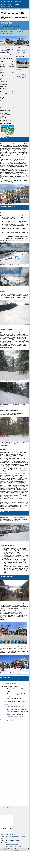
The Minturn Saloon (17, 498)
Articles (3, 6)
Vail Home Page (8, 683)
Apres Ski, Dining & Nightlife (11, 26)
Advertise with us (15, 836)
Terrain (11, 31)
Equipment (18, 4)
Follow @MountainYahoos (13, 846)
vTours (3, 4)
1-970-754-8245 (17, 683)
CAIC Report (20, 77)
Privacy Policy (5, 836)
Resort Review (7, 23)
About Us (13, 834)
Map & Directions (7, 29)
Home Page (4, 834)
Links (15, 33)
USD (13, 107)
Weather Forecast (22, 49)
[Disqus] (14, 744)
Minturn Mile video (10, 508)
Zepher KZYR (11, 706)
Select (7, 136)
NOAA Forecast (21, 76)
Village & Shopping (6, 33)
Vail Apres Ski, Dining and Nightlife (14, 720)
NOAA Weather (21, 74)
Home (3, 1)
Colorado (15, 9)
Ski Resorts (9, 1)
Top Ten (10, 4)
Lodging (17, 29)
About (10, 6)
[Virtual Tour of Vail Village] (22, 68)
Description (3, 31)
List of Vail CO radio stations (15, 716)
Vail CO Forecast (21, 50)
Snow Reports (19, 1)
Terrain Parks (20, 31)
